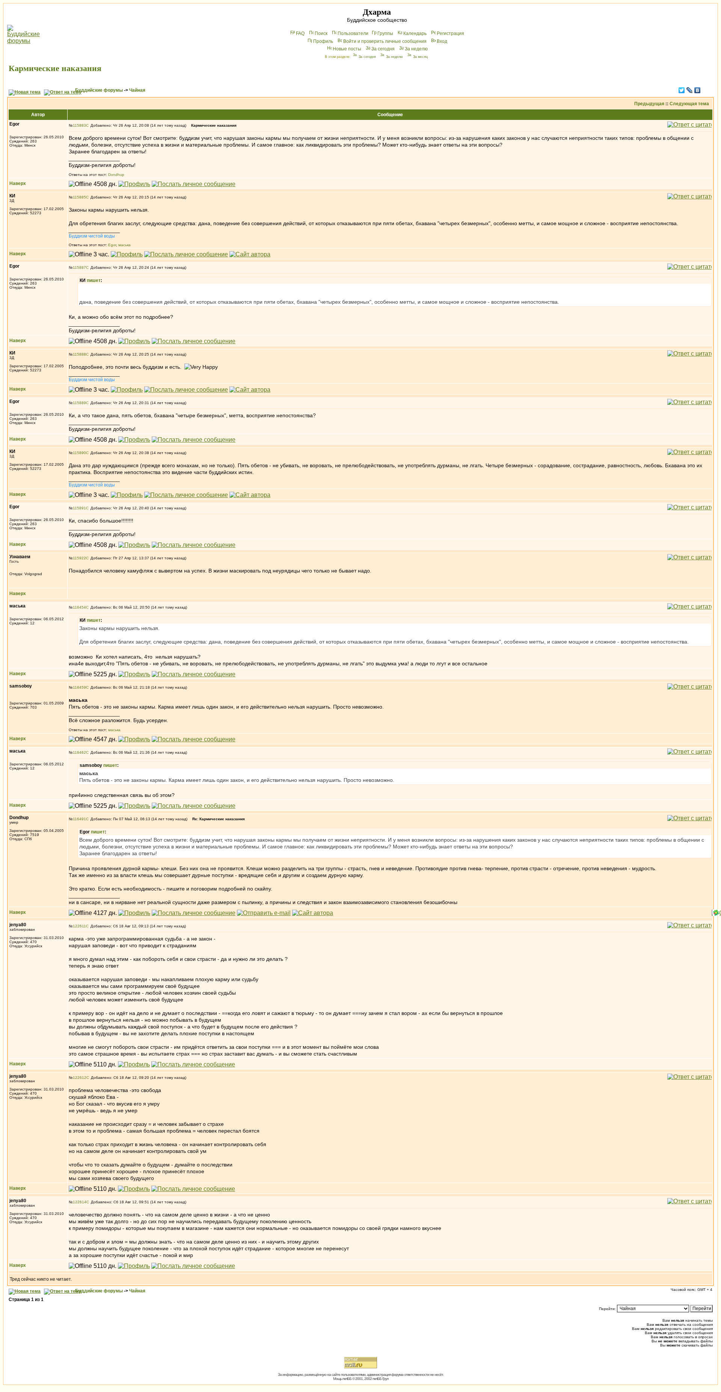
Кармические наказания (55, 68)
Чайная (137, 90)
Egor (112, 245)
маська (124, 245)
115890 (79, 453)
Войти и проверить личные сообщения (385, 41)
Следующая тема (689, 103)
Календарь (415, 33)
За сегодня (383, 48)
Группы (385, 33)
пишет (94, 280)
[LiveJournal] (690, 90)
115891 (79, 508)
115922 (79, 558)
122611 (79, 926)
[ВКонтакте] (697, 90)
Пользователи (353, 33)
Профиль (323, 41)
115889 (79, 403)
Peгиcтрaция (450, 33)
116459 (79, 687)
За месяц (420, 57)
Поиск (321, 33)
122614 (79, 1202)
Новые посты (347, 48)
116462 (79, 752)
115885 (79, 197)
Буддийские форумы (99, 90)
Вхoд (442, 41)
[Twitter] (682, 90)
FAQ (300, 33)
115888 (79, 354)
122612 (79, 1077)
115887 (79, 267)
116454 (79, 607)
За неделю (416, 48)
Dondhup (116, 175)
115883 (79, 125)
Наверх (17, 183)
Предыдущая (649, 103)
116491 (79, 819)
